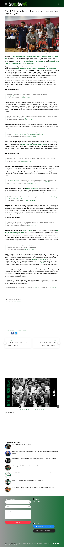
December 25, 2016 (31, 200)
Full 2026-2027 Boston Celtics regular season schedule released (31, 473)
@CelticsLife (28, 118)
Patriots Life (46, 543)
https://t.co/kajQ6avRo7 (16, 118)
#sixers (18, 246)
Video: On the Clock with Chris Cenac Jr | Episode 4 (27, 480)
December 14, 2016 (31, 183)
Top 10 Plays (31, 543)
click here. (52, 287)
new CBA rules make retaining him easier (33, 144)
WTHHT (20, 543)
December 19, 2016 (26, 161)
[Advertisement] (32, 316)
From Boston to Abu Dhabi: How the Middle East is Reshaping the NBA (32, 487)
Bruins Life (7, 544)
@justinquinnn (17, 301)
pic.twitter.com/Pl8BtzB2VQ (43, 182)
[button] (12, 333)
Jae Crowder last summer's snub (30, 128)
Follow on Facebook (45, 531)
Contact (25, 543)
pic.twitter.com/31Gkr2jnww (14, 198)
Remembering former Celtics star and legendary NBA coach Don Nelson (33, 459)
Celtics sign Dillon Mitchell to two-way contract (26, 466)
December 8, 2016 (31, 136)
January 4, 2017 (28, 119)
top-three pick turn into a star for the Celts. (36, 263)
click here (35, 287)
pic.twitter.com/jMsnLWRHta (35, 134)
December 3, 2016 (25, 97)
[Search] (58, 4)
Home (17, 543)
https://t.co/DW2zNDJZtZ (13, 96)
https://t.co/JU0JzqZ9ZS (21, 134)
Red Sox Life (39, 543)
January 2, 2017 (33, 225)
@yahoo (24, 96)
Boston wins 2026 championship (21, 444)
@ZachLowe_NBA (14, 180)
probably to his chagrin (39, 259)
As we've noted (27, 230)
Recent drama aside (32, 188)
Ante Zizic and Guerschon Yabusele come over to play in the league (36, 68)
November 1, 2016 (29, 249)
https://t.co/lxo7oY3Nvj (51, 197)
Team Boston (14, 544)
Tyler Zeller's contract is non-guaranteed (32, 61)
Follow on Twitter (44, 526)
